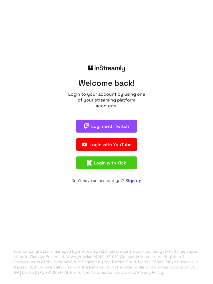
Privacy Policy (150, 272)
